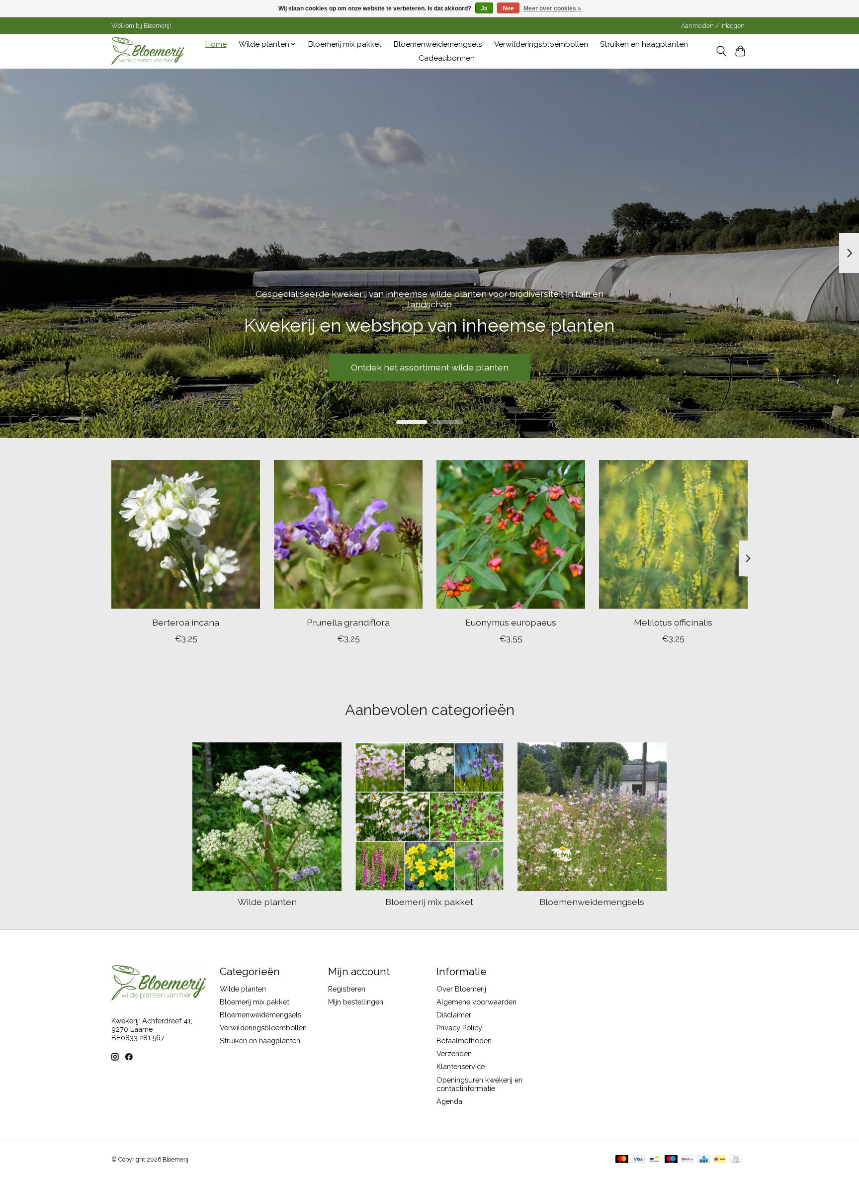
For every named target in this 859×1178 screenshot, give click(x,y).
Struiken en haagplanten (644, 44)
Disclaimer (453, 1014)
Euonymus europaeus (510, 622)
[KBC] (703, 1160)
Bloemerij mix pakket (345, 44)
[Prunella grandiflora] (348, 534)
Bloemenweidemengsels (438, 44)
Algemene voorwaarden (476, 1001)
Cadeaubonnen (447, 58)
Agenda (449, 1101)
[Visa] (638, 1160)
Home (216, 44)
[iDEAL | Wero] (719, 1160)
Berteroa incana (185, 622)
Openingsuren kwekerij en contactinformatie (479, 1084)
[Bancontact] (654, 1160)
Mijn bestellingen (355, 1001)
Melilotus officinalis (673, 622)
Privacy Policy (459, 1027)
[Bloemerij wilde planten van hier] (147, 51)
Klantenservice (460, 1066)
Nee (508, 8)
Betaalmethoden (464, 1040)
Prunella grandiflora (348, 622)
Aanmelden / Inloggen (713, 25)
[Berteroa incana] (185, 534)
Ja (484, 8)
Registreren (346, 989)
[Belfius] (687, 1160)
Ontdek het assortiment (429, 367)
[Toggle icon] (721, 51)
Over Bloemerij (461, 989)
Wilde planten (267, 902)
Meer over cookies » (552, 8)
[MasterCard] (621, 1160)
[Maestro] (671, 1160)
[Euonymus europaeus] (510, 534)
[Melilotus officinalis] (673, 534)
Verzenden (454, 1053)
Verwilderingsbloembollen (541, 44)
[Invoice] (736, 1160)
